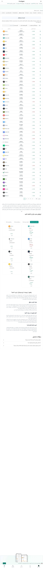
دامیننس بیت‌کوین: (12, 3)
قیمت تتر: (36, 3)
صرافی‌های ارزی (8, 12)
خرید (31, 235)
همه (39, 25)
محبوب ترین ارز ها (26, 222)
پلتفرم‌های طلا (15, 12)
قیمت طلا (27, 12)
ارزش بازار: (23, 3)
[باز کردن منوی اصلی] (41, 1)
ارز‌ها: (41, 3)
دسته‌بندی (3, 12)
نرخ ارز (31, 12)
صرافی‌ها (34, 12)
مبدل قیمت (39, 12)
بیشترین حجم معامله (34, 222)
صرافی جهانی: (28, 3)
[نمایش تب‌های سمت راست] (42, 13)
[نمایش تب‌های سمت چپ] (1, 13)
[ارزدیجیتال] (21, 1)
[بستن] (1, 563)
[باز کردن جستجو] (2, 1)
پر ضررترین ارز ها (8, 222)
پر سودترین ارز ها (17, 222)
